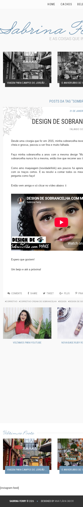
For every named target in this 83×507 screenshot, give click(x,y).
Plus (67, 293)
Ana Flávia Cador (64, 501)
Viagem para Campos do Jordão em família (28, 82)
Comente (16, 293)
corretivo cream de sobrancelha (38, 302)
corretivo (11, 302)
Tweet (50, 293)
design (62, 302)
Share (33, 293)
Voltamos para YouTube (27, 342)
